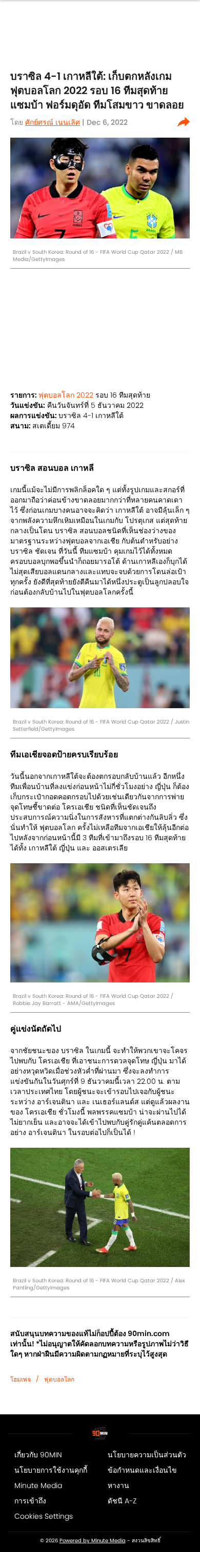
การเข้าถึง (30, 1501)
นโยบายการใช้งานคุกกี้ (50, 1470)
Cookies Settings (43, 1516)
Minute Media (38, 1485)
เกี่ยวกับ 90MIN (38, 1455)
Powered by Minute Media (92, 1540)
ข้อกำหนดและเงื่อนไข (142, 1470)
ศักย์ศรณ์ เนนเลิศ (52, 122)
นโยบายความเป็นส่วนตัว (147, 1455)
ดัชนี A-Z (122, 1501)
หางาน (118, 1485)
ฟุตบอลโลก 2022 (65, 395)
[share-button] (183, 122)
